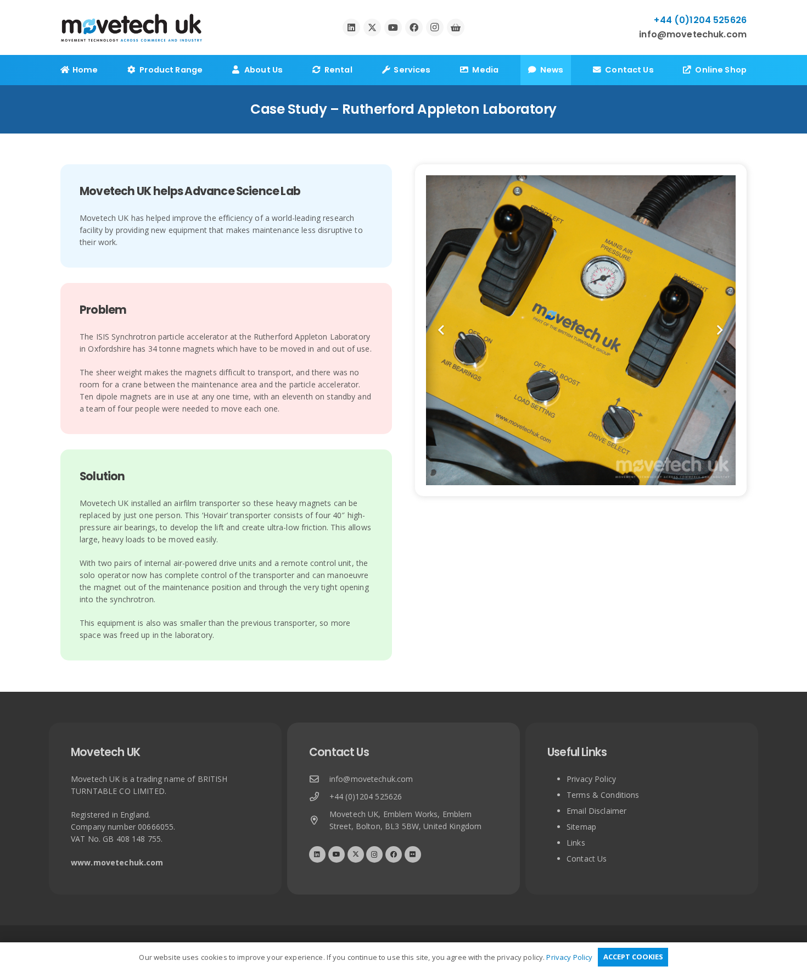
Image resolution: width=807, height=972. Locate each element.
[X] (372, 27)
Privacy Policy (591, 779)
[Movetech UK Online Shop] (455, 27)
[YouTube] (393, 27)
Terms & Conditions (603, 795)
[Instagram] (435, 27)
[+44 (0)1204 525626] (319, 797)
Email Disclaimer (596, 811)
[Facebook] (414, 27)
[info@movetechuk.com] (319, 779)
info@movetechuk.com (371, 779)
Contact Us (587, 858)
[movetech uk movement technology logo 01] (131, 28)
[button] (209, 70)
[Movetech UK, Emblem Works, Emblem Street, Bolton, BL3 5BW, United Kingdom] (319, 820)
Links (576, 842)
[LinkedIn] (351, 27)
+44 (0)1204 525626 (365, 796)
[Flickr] (413, 854)
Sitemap (581, 826)
